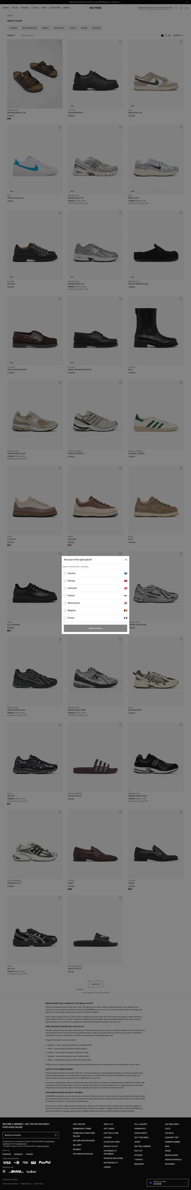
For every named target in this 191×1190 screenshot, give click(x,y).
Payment (77, 1149)
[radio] (65, 573)
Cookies (108, 1137)
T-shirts (138, 1160)
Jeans (137, 1142)
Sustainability (111, 1163)
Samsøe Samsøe (172, 1142)
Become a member (13, 1135)
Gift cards (109, 1129)
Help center (79, 1124)
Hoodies (138, 1155)
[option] (95, 573)
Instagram (18, 1154)
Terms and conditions (10, 1184)
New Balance (171, 1155)
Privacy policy (111, 1146)
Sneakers (139, 1164)
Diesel (168, 1151)
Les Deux (169, 1133)
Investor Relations (113, 1158)
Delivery (77, 1145)
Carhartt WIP (171, 1137)
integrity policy (21, 1144)
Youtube (29, 1154)
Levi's (167, 1129)
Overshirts (140, 1129)
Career (107, 1167)
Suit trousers (141, 1137)
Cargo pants (140, 1133)
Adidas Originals (173, 1160)
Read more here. (43, 1146)
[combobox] (95, 566)
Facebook (7, 1154)
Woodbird (170, 1164)
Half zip (138, 1151)
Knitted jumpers (142, 1146)
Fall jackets (140, 1124)
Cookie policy (38, 1184)
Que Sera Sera (172, 1124)
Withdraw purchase (83, 1154)
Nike (167, 1146)
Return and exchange (84, 1141)
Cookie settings (112, 1142)
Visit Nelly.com (111, 1133)
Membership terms (82, 1129)
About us (108, 1124)
